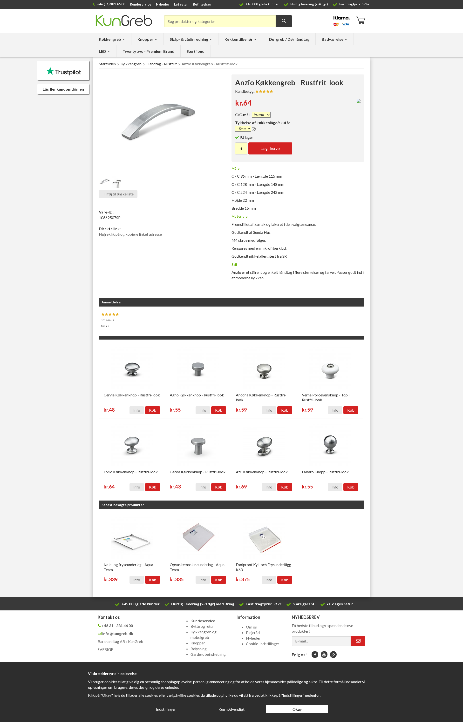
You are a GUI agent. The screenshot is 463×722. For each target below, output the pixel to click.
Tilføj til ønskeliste (118, 194)
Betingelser (202, 4)
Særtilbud (195, 51)
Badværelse (332, 39)
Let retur (181, 4)
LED (102, 51)
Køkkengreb (110, 39)
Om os (251, 627)
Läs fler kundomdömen (63, 89)
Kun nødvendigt (231, 709)
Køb (152, 410)
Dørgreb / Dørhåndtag (289, 39)
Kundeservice (140, 4)
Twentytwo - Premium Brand (148, 51)
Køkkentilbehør (239, 39)
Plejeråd (253, 632)
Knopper (145, 39)
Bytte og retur (202, 626)
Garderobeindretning (208, 654)
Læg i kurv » (270, 148)
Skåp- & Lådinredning (189, 39)
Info (136, 410)
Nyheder (162, 4)
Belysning (199, 648)
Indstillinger (166, 709)
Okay (297, 709)
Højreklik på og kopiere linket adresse (130, 234)
